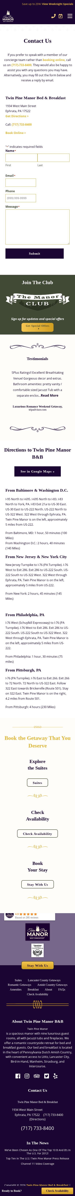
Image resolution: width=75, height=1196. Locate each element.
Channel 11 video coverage (37, 1163)
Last (40, 165)
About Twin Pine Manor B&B (37, 1021)
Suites (37, 782)
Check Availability (37, 833)
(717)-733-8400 (21, 65)
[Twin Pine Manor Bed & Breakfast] (18, 16)
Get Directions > (17, 116)
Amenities (15, 989)
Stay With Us (37, 884)
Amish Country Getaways (52, 984)
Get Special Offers (37, 326)
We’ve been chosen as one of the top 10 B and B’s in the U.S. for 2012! (38, 1151)
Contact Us (37, 1090)
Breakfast (33, 989)
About (48, 989)
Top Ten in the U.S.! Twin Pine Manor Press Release (37, 1158)
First (8, 165)
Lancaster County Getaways (44, 980)
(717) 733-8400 (22, 124)
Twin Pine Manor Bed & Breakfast (37, 1102)
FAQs (61, 989)
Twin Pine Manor (37, 1029)
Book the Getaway (26, 738)
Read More (49, 395)
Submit (34, 253)
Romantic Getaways (19, 984)
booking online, (54, 60)
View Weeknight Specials (57, 4)
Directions (37, 1119)
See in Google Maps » (38, 471)
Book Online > (15, 133)
